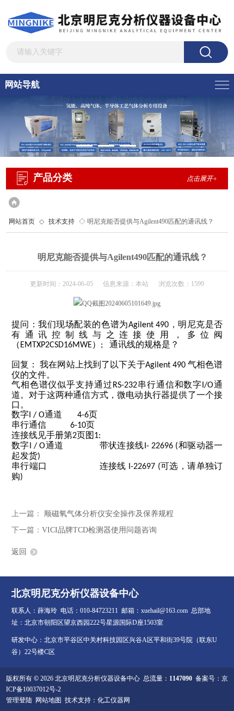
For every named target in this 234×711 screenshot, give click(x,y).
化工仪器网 (113, 700)
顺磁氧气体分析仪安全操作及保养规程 (109, 514)
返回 (19, 552)
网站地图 (48, 700)
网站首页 (22, 221)
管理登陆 (19, 700)
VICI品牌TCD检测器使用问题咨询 (99, 530)
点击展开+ (202, 178)
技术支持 (61, 221)
